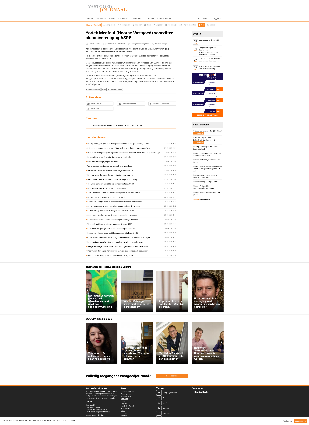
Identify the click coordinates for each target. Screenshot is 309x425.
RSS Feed (166, 403)
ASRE (104, 89)
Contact (150, 18)
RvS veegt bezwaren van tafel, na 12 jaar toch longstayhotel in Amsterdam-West (118, 148)
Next (221, 289)
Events (112, 18)
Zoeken (204, 18)
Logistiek (124, 403)
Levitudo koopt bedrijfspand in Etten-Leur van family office (110, 255)
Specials (124, 413)
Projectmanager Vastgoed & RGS (206, 182)
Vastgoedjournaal (127, 391)
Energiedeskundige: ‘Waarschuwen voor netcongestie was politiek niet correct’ (117, 246)
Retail (123, 401)
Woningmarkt (126, 396)
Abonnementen (164, 18)
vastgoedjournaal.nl (170, 393)
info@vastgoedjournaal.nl (100, 412)
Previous (87, 289)
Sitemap (124, 415)
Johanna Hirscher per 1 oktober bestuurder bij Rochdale (109, 157)
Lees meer (71, 420)
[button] (100, 18)
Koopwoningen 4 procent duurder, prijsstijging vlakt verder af (111, 175)
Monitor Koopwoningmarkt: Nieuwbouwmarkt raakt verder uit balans (114, 206)
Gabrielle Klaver (94, 44)
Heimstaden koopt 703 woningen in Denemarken (106, 188)
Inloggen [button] (215, 18)
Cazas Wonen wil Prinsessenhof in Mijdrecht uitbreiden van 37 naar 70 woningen (118, 237)
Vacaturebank (137, 18)
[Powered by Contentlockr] (200, 392)
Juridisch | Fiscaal (127, 406)
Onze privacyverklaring (95, 415)
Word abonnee (172, 376)
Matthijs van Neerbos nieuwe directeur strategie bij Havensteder (112, 215)
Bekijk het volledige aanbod (207, 115)
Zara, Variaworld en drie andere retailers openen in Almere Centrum (113, 193)
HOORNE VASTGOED (115, 89)
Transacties (125, 408)
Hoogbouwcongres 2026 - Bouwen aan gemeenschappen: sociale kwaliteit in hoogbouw (208, 51)
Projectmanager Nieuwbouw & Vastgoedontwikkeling (205, 176)
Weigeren (287, 421)
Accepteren (300, 421)
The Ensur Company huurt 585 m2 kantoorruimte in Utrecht (110, 184)
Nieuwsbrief (167, 398)
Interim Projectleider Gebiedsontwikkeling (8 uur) (204, 140)
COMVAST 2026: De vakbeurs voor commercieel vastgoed (209, 60)
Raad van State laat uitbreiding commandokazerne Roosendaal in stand (115, 242)
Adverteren (123, 18)
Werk (123, 411)
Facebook (166, 413)
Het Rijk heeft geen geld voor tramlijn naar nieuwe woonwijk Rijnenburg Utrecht (118, 143)
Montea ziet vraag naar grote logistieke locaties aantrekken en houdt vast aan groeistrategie (123, 152)
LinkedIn (166, 408)
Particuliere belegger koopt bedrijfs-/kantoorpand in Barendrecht (112, 233)
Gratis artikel (94, 89)
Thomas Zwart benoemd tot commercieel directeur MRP (109, 224)
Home (90, 18)
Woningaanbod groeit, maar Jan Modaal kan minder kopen (110, 166)
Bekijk (219, 89)
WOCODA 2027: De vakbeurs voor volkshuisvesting (209, 67)
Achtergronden (126, 394)
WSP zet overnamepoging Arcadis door (102, 161)
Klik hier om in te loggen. (133, 125)
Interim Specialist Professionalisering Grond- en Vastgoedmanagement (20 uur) (207, 168)
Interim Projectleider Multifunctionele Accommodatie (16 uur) (207, 154)
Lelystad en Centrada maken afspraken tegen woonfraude (110, 170)
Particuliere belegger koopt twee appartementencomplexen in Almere (114, 202)
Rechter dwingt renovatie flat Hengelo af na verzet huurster (110, 210)
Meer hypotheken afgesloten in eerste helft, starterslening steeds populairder (117, 251)
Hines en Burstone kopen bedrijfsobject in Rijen (106, 197)
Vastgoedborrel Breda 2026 (209, 40)
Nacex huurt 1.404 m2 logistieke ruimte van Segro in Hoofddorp (112, 179)
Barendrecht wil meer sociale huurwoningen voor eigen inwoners (112, 219)
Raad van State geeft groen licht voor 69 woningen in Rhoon (111, 228)
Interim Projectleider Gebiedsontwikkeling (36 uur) (203, 187)
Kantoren (124, 399)
